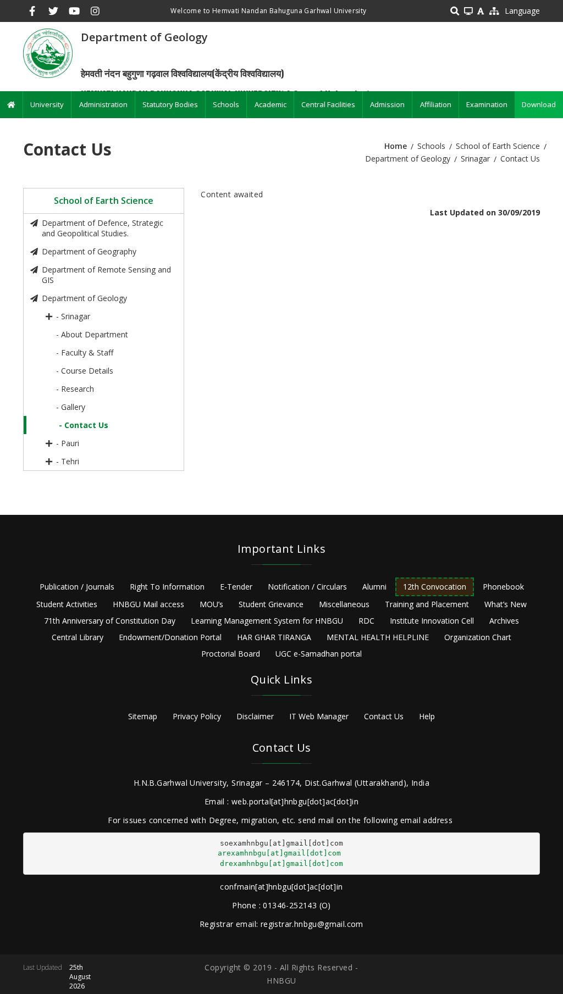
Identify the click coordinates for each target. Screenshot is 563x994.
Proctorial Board (230, 653)
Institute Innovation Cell (432, 620)
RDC (366, 620)
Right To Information (167, 586)
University (47, 104)
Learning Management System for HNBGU (267, 620)
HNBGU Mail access (148, 604)
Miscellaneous (344, 604)
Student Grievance (271, 604)
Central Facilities (328, 104)
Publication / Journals (77, 586)
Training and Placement (427, 604)
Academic (270, 104)
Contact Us (384, 716)
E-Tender (236, 586)
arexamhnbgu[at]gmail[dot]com (279, 853)
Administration (103, 104)
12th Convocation (434, 586)
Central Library (77, 637)
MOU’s (211, 604)
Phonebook (503, 586)
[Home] (48, 52)
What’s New (505, 604)
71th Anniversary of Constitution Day (109, 620)
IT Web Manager (319, 716)
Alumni (374, 586)
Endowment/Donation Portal (170, 637)
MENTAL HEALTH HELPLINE (378, 637)
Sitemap (142, 716)
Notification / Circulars (307, 586)
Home (395, 146)
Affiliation (435, 104)
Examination (486, 104)
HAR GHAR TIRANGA (274, 637)
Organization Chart (477, 637)
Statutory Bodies (170, 104)
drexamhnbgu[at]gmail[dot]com (281, 863)
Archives (504, 620)
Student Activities (66, 604)
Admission (387, 104)
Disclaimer (255, 716)
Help (427, 716)
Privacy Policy (197, 716)
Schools (226, 104)
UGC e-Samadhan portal (318, 653)
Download (539, 104)
